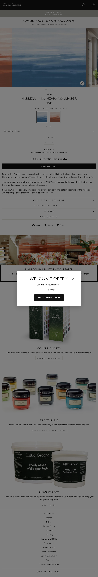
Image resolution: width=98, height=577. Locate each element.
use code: (49, 297)
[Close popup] (73, 279)
